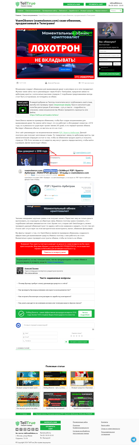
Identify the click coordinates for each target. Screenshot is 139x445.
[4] (79, 336)
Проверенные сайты (49, 11)
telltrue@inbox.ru (116, 3)
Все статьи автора (31, 273)
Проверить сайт (96, 4)
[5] (82, 336)
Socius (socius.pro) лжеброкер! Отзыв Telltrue (23, 414)
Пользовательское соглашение (108, 433)
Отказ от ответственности (110, 429)
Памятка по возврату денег (55, 252)
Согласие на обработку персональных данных (81, 432)
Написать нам (73, 4)
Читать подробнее (85, 313)
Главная (20, 11)
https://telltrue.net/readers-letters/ (44, 115)
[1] (71, 336)
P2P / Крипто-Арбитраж (69, 133)
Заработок (73, 11)
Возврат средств (87, 11)
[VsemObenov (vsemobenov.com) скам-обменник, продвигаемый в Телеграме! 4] (55, 180)
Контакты (104, 422)
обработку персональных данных (107, 69)
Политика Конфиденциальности (81, 426)
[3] (76, 336)
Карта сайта (105, 425)
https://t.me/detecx (55, 262)
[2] (74, 336)
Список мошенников (32, 11)
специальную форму (62, 105)
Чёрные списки (100, 11)
